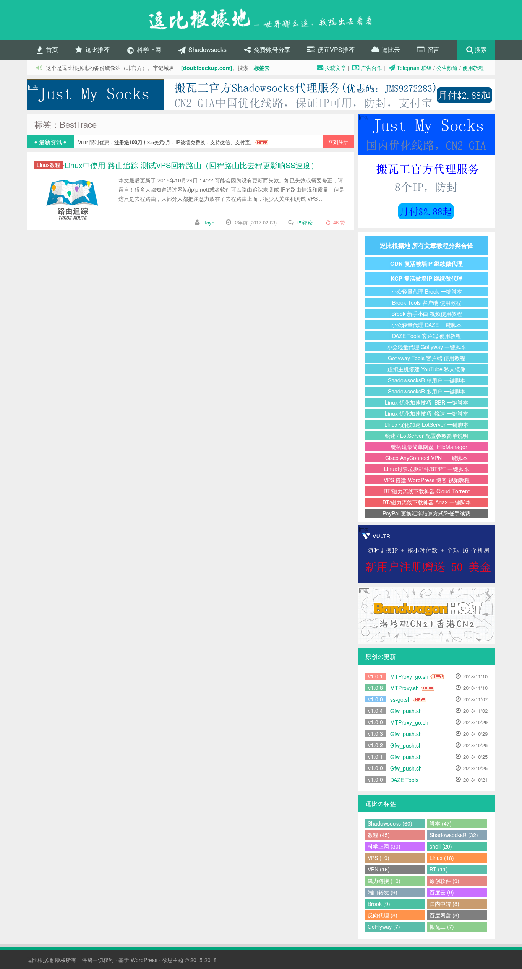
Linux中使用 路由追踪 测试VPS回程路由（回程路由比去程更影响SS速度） (191, 165)
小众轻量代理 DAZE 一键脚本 (426, 324)
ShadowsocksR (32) (454, 835)
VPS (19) (378, 858)
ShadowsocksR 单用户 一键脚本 (426, 380)
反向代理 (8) (382, 915)
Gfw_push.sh (406, 711)
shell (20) (441, 846)
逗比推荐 (97, 49)
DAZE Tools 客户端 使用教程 (426, 336)
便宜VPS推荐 (335, 49)
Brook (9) (379, 903)
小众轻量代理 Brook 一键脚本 (426, 291)
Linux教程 (48, 165)
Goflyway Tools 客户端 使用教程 (426, 358)
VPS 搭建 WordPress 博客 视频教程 (427, 480)
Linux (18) (442, 858)
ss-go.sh (400, 699)
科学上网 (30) (384, 846)
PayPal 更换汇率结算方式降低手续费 (426, 513)
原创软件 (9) (444, 880)
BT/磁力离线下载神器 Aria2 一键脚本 (427, 502)
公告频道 (447, 68)
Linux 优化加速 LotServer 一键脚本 (426, 424)
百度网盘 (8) (444, 915)
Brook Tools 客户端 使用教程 (426, 302)
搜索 (481, 49)
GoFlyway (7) (384, 926)
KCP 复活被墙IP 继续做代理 (426, 278)
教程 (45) (379, 835)
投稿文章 (335, 68)
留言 (432, 49)
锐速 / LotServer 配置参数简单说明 (426, 435)
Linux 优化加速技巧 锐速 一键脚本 (426, 413)
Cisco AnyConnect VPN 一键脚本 (426, 458)
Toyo (209, 222)
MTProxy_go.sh (409, 676)
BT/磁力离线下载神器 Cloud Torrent (427, 491)
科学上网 (148, 49)
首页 (51, 49)
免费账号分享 (271, 49)
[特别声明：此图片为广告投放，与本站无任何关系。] (261, 94)
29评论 (305, 222)
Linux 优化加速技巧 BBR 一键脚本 (426, 402)
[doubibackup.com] (206, 68)
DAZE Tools (404, 780)
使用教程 (473, 68)
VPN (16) (379, 869)
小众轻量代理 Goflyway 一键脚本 (426, 347)
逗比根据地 (40, 960)
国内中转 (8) (444, 903)
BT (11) (439, 869)
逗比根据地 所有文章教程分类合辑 (426, 245)
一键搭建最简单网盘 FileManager (426, 446)
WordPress (144, 960)
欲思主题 (172, 960)
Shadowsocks (207, 49)
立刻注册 (338, 141)
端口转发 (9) (382, 892)
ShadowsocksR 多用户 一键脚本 (426, 391)
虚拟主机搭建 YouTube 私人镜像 (426, 369)
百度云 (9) (442, 892)
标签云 (262, 68)
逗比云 (390, 49)
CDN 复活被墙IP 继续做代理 (426, 263)
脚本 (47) (441, 823)
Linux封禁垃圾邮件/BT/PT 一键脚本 (426, 469)
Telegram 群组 (414, 68)
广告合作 (371, 68)
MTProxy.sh (404, 688)
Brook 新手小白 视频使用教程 (426, 313)
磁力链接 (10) (384, 880)
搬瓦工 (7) (442, 926)
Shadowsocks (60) (390, 823)
